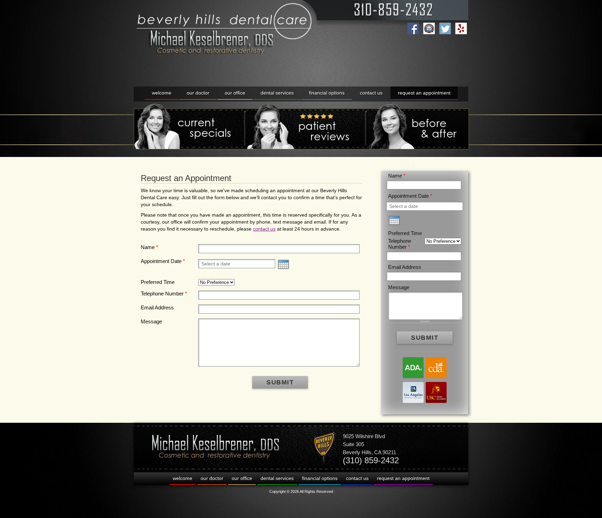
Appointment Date (163, 261)
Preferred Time (158, 282)
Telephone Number (164, 293)
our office (235, 93)
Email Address (157, 307)
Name (149, 247)
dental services (277, 93)
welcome (161, 93)
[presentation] (283, 264)
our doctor (198, 93)
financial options (327, 93)
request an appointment (424, 93)
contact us (371, 93)
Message (151, 321)
